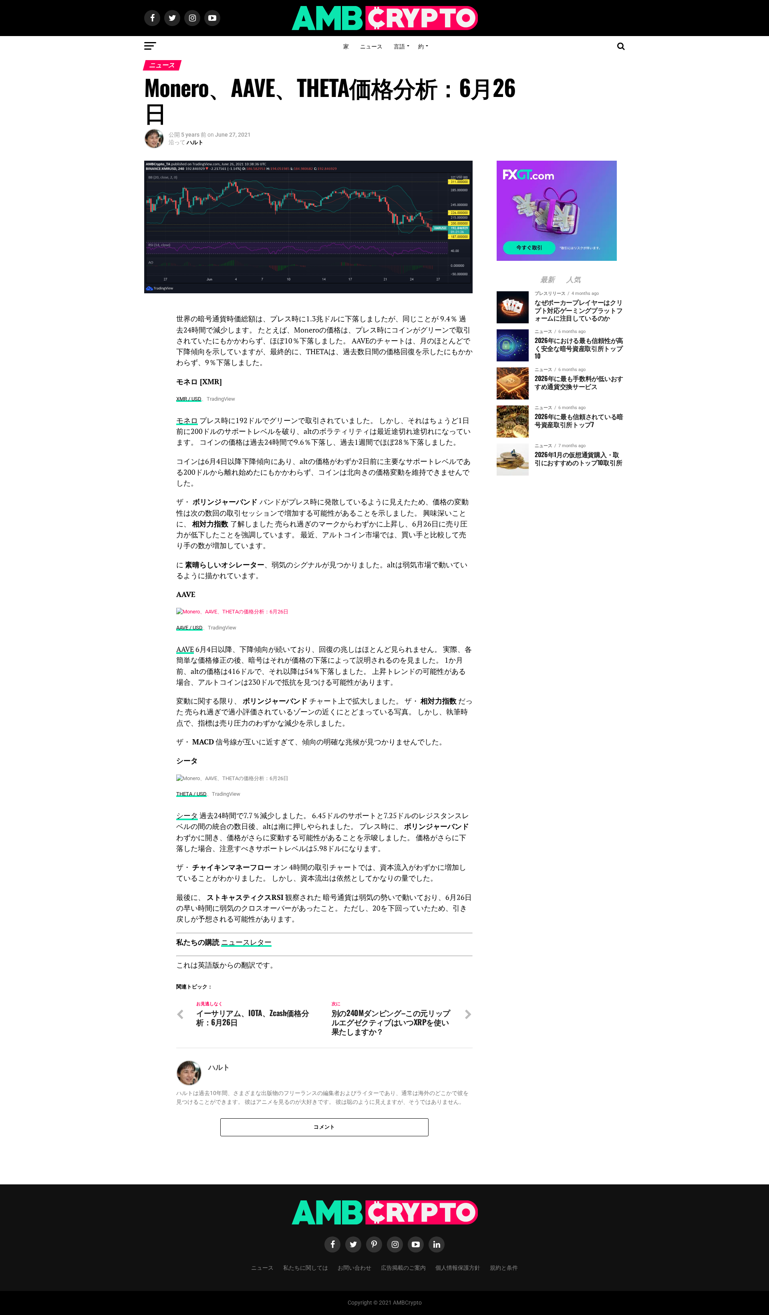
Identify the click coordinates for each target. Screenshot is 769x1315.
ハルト (195, 142)
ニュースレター (246, 942)
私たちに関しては (305, 1267)
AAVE (185, 649)
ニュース (371, 46)
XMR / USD (188, 399)
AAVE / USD (189, 628)
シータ (187, 815)
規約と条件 (504, 1267)
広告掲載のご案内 (403, 1267)
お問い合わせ (354, 1267)
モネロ (187, 420)
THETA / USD (191, 794)
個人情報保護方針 (457, 1267)
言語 (399, 46)
